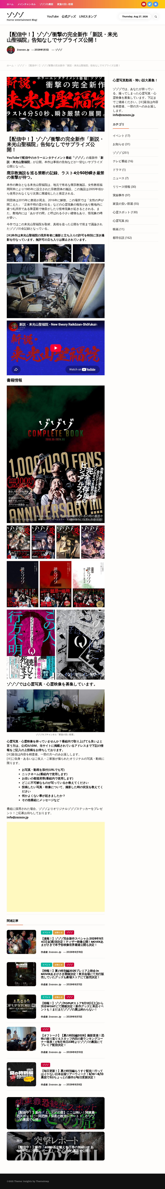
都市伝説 (118, 238)
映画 (116, 229)
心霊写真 (118, 221)
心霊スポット (121, 212)
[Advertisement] (56, 844)
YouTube (52, 16)
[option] (39, 1182)
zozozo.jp (23, 49)
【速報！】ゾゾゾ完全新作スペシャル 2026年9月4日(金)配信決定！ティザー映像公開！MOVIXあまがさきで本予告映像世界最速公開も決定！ (72, 941)
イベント (46, 932)
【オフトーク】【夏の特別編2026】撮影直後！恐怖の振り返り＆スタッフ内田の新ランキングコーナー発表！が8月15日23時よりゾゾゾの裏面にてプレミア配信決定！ (72, 1040)
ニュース (118, 178)
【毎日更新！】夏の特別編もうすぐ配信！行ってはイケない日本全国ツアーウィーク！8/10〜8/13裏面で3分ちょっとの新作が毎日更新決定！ (72, 1074)
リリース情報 (121, 187)
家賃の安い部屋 (65, 4)
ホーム (10, 4)
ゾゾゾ (15, 15)
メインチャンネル (27, 4)
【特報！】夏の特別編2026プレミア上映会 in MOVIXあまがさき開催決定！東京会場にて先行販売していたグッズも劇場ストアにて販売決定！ (72, 974)
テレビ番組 (120, 161)
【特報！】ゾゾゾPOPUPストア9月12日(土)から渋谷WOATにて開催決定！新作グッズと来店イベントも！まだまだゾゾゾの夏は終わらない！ (72, 1006)
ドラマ (117, 170)
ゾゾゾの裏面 (46, 4)
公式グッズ (69, 16)
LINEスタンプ (88, 16)
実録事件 (118, 195)
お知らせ (59, 932)
